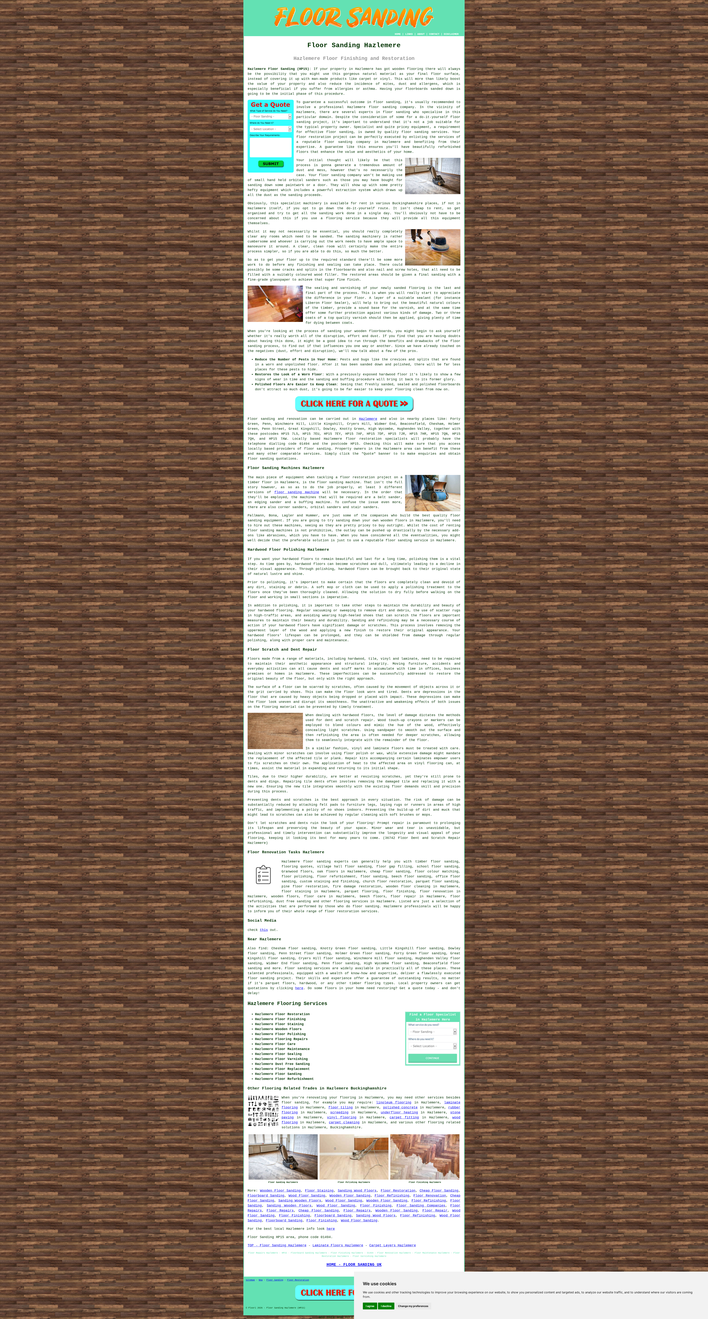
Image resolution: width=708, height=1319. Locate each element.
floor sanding (339, 132)
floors (397, 748)
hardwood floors (358, 715)
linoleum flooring (393, 1102)
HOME (398, 34)
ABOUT (421, 34)
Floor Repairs (280, 1210)
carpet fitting (404, 1117)
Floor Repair (434, 1210)
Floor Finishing (375, 1205)
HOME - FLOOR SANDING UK (354, 1264)
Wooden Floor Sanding (280, 1191)
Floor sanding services (307, 968)
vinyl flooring (341, 1117)
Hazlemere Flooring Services (287, 1003)
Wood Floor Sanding (307, 1195)
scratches (285, 815)
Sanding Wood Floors (357, 1191)
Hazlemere (368, 419)
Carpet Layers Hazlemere (392, 1245)
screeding (339, 1112)
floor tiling (340, 1107)
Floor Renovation (429, 1195)
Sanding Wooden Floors (299, 1200)
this (264, 930)
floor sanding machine (296, 492)
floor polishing (297, 876)
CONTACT (434, 34)
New (261, 1280)
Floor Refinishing (392, 1195)
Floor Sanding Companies (421, 1205)
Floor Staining (319, 1191)
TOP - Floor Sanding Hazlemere (277, 1245)
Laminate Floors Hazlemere (338, 1245)
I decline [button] (386, 1306)
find (262, 948)
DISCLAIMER (451, 34)
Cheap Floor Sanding (439, 1191)
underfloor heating (399, 1112)
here (299, 988)
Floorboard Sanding (266, 1195)
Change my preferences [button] (413, 1306)
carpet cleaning (344, 1122)
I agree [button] (370, 1306)
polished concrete (400, 1107)
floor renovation (436, 891)
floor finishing (399, 891)
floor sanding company (347, 142)
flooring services (351, 901)
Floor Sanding (274, 1280)
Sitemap (250, 1280)
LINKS (409, 34)
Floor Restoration (398, 1191)
